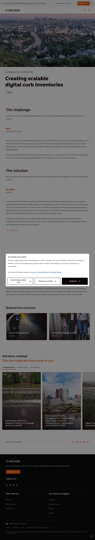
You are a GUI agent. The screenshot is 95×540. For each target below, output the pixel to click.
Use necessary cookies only (18, 281)
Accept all (73, 281)
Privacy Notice (42, 272)
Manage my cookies (46, 281)
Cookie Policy (56, 272)
